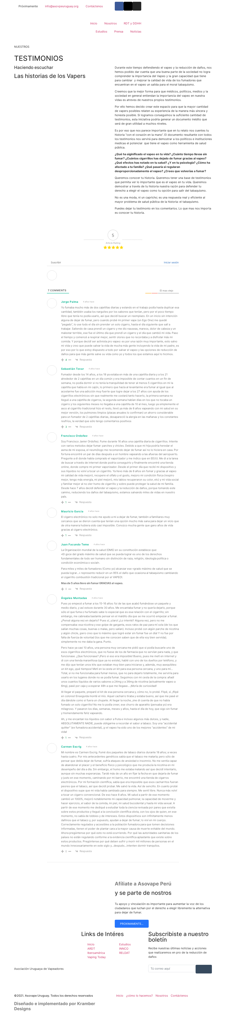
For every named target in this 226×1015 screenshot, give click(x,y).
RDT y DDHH (132, 23)
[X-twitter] (128, 6)
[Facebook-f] (119, 6)
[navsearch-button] (149, 27)
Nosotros (110, 23)
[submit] (204, 969)
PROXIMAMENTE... (131, 923)
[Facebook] (46, 979)
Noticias (135, 31)
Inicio (93, 23)
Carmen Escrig (71, 746)
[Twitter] (46, 983)
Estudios (101, 31)
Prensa (118, 31)
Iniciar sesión (171, 262)
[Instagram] (136, 6)
